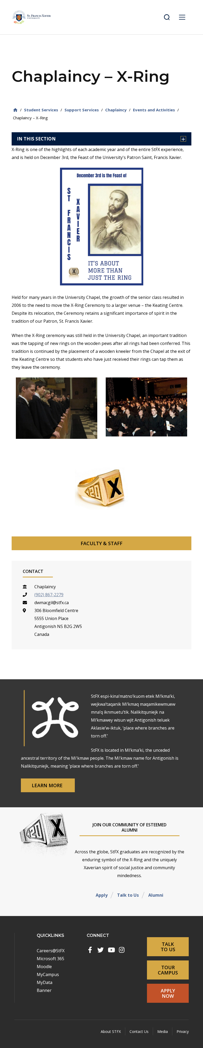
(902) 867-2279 (48, 595)
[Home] (15, 110)
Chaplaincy (116, 109)
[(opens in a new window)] (90, 950)
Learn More (48, 785)
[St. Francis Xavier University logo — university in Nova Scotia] (31, 17)
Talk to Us (128, 895)
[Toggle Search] (167, 17)
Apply (102, 895)
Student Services (41, 109)
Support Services (81, 109)
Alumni (155, 895)
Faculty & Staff (101, 543)
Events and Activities (154, 109)
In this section (36, 139)
